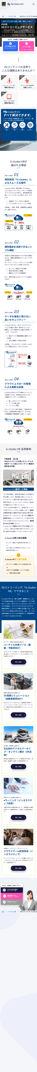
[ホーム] (3, 16)
